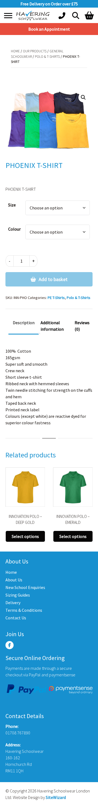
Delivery (12, 602)
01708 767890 (17, 732)
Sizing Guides (17, 595)
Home (15, 51)
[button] (83, 97)
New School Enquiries (25, 587)
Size (12, 205)
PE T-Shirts (56, 297)
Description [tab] (24, 322)
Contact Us (15, 617)
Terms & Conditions (23, 610)
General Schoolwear (62, 73)
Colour (14, 229)
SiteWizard (56, 797)
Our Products (35, 51)
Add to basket (53, 279)
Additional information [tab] (52, 326)
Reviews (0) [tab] (82, 326)
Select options (25, 536)
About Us (13, 579)
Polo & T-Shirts (47, 56)
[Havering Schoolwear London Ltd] (34, 15)
